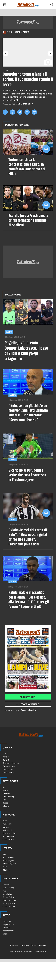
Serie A (26, 32)
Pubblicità (7, 921)
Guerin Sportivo (9, 833)
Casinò (5, 934)
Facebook (14, 945)
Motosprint (7, 830)
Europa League (9, 766)
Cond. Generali (9, 906)
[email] (27, 112)
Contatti (6, 884)
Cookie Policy (8, 897)
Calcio (17, 32)
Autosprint (7, 824)
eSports (6, 806)
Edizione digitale (9, 863)
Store (5, 867)
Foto (10, 32)
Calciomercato (9, 772)
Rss (4, 854)
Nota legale (7, 894)
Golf (4, 800)
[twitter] (19, 112)
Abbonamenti (8, 857)
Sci (4, 787)
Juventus (9, 331)
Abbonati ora (27, 697)
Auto (5, 821)
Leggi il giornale (29, 704)
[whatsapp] (12, 112)
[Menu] (4, 4)
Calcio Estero (8, 769)
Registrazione (8, 924)
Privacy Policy (9, 903)
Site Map (6, 927)
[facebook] (5, 112)
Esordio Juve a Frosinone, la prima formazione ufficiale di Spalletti (28, 220)
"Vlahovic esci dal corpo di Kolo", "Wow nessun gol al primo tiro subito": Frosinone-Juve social (27, 537)
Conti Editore (8, 839)
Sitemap (6, 870)
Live (4, 753)
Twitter (33, 945)
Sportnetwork (8, 836)
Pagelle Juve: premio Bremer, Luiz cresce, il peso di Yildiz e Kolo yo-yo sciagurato (26, 351)
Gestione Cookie (9, 900)
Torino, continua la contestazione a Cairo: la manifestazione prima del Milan (26, 166)
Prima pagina (8, 860)
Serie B (6, 760)
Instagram (24, 945)
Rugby (5, 790)
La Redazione (8, 888)
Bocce (5, 803)
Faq (4, 891)
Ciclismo (6, 793)
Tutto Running (8, 796)
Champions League (11, 763)
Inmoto (6, 827)
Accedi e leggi (27, 710)
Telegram (42, 945)
